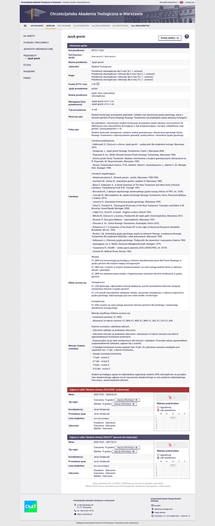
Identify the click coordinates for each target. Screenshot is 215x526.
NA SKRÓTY (29, 36)
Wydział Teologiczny (101, 66)
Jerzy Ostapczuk (102, 409)
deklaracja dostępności (163, 509)
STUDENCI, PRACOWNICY (36, 42)
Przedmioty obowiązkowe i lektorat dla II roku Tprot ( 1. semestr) (123, 74)
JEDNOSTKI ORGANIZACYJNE (38, 49)
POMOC (27, 78)
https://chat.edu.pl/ (84, 514)
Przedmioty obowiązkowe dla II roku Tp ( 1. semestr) (117, 71)
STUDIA (27, 65)
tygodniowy (165, 407)
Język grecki (98, 101)
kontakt (157, 506)
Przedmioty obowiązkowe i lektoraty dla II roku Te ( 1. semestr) (122, 77)
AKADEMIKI (29, 71)
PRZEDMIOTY (30, 55)
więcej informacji (125, 400)
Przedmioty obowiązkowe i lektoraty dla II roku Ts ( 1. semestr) (122, 79)
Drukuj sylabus (168, 38)
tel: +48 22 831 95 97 (85, 511)
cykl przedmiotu (168, 410)
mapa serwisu (160, 513)
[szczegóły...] (174, 397)
